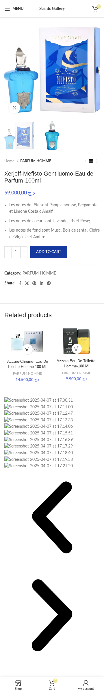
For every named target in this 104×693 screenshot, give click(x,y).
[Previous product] (85, 161)
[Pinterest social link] (34, 283)
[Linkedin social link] (41, 283)
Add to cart (48, 252)
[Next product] (97, 161)
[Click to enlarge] (14, 107)
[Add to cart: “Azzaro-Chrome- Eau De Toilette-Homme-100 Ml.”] (28, 349)
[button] (52, 518)
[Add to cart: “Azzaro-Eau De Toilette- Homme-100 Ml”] (77, 349)
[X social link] (27, 283)
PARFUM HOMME (35, 161)
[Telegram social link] (49, 283)
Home (9, 161)
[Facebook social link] (20, 283)
